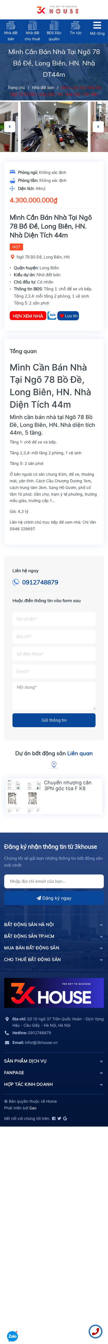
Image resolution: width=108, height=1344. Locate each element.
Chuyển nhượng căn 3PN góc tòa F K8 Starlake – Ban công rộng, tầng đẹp (68, 791)
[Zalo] (52, 315)
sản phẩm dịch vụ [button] (25, 1061)
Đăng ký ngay (56, 898)
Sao (32, 1107)
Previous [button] (9, 126)
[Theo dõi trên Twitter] (58, 1118)
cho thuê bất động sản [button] (32, 959)
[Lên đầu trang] (12, 1320)
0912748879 (40, 582)
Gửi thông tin (54, 720)
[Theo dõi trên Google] (64, 1118)
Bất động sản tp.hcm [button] (29, 936)
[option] (54, 127)
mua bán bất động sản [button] (31, 947)
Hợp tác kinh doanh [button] (28, 1084)
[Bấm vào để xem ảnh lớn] (54, 127)
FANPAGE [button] (14, 1072)
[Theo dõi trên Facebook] (53, 1118)
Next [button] (98, 126)
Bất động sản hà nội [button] (29, 924)
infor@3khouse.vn (35, 1042)
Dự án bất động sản (54, 753)
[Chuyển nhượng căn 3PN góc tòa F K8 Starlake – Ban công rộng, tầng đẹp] (24, 796)
